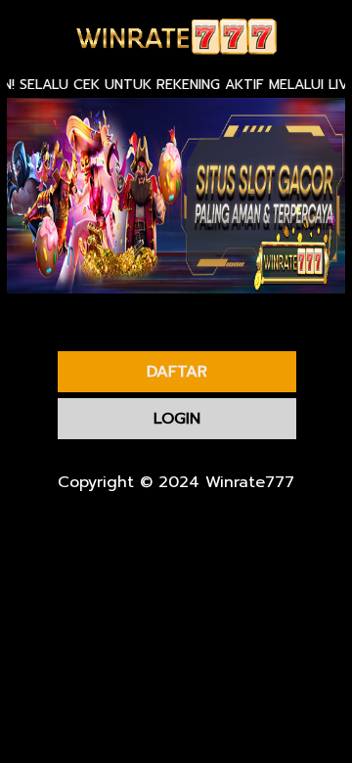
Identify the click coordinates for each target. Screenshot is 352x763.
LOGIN (177, 418)
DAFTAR (177, 371)
